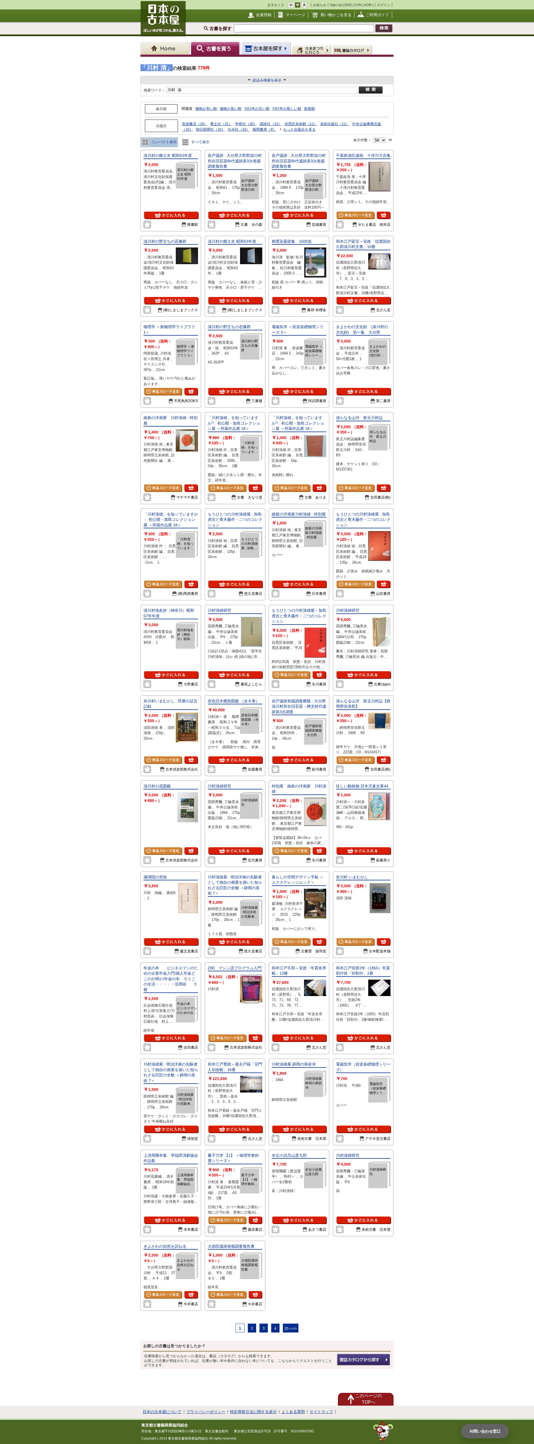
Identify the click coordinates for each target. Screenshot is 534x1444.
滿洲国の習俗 (155, 877)
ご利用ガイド (377, 15)
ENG (348, 5)
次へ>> (291, 1328)
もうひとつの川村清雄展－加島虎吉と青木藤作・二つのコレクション (299, 615)
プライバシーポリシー (205, 1412)
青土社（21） (221, 124)
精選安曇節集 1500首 (292, 241)
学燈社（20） (246, 124)
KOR (368, 5)
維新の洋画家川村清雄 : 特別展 (299, 514)
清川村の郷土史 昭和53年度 (168, 155)
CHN (358, 5)
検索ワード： (154, 90)
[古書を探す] (216, 48)
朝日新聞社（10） (210, 129)
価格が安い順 (206, 108)
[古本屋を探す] (266, 48)
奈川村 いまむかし (352, 877)
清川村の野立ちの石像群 (165, 241)
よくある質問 (293, 1412)
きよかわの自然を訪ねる (165, 1246)
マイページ (295, 15)
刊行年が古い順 (257, 108)
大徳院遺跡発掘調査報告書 (231, 1246)
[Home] (165, 48)
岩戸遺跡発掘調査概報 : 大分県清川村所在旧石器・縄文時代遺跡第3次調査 (299, 706)
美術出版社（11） (334, 124)
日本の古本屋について (162, 1412)
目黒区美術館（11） (301, 124)
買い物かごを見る (336, 15)
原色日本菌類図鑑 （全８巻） (233, 701)
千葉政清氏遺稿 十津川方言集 (363, 155)
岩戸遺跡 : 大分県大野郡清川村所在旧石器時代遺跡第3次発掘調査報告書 (235, 161)
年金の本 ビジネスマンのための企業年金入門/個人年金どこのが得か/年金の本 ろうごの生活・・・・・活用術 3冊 (171, 979)
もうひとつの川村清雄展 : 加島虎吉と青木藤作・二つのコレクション (235, 519)
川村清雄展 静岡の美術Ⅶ (294, 1064)
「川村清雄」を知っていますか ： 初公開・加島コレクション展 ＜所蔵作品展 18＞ (171, 519)
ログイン (383, 5)
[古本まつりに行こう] (311, 50)
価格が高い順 (230, 108)
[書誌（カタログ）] (352, 50)
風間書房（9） (264, 129)
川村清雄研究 (219, 610)
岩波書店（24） (194, 124)
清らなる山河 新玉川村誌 (359, 417)
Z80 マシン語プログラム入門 (234, 968)
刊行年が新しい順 (286, 108)
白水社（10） (239, 129)
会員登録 (263, 15)
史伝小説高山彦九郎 (289, 1155)
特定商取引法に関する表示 (253, 1412)
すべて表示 (199, 142)
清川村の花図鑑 (159, 786)
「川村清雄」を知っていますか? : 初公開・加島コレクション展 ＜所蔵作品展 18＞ (234, 423)
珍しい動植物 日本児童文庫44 (362, 786)
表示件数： (362, 140)
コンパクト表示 (163, 142)
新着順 (309, 108)
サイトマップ (321, 1412)
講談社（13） (271, 124)
